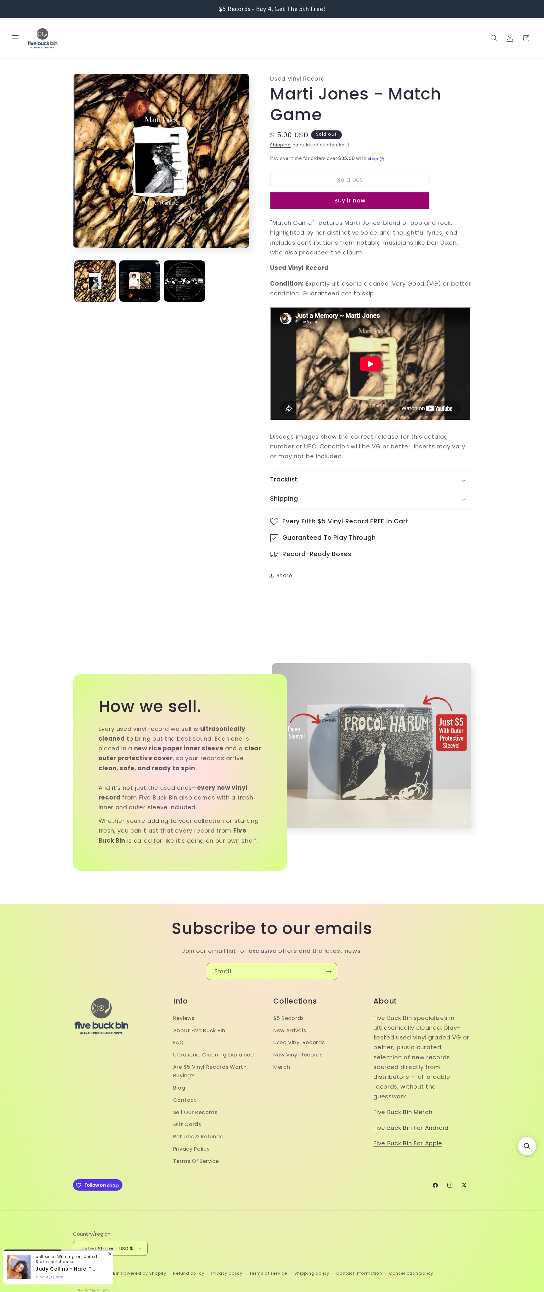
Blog (179, 1087)
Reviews (184, 1018)
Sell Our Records (195, 1112)
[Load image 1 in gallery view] (95, 280)
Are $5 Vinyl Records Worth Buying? (210, 1071)
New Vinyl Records (298, 1054)
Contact (184, 1100)
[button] (15, 38)
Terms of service (268, 1273)
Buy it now (350, 200)
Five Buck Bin (105, 1273)
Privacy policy (226, 1273)
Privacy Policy (191, 1149)
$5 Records (288, 1018)
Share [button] (284, 575)
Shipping (280, 145)
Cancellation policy (411, 1273)
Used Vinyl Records (299, 1042)
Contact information (359, 1273)
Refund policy (188, 1273)
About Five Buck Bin (199, 1030)
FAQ (178, 1042)
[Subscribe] (329, 971)
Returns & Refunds (198, 1136)
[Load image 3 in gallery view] (184, 280)
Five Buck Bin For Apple (407, 1143)
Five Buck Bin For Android (410, 1128)
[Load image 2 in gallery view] (139, 280)
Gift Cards (187, 1124)
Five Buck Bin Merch (402, 1112)
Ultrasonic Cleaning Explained (213, 1054)
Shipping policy (311, 1273)
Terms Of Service (196, 1161)
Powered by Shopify (143, 1273)
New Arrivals (289, 1030)
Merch (281, 1067)
